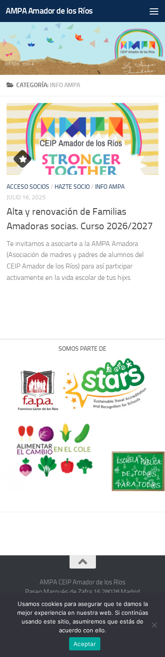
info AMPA (110, 187)
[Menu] (154, 11)
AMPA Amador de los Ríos (49, 11)
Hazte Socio (72, 187)
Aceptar (84, 643)
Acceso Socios (28, 187)
